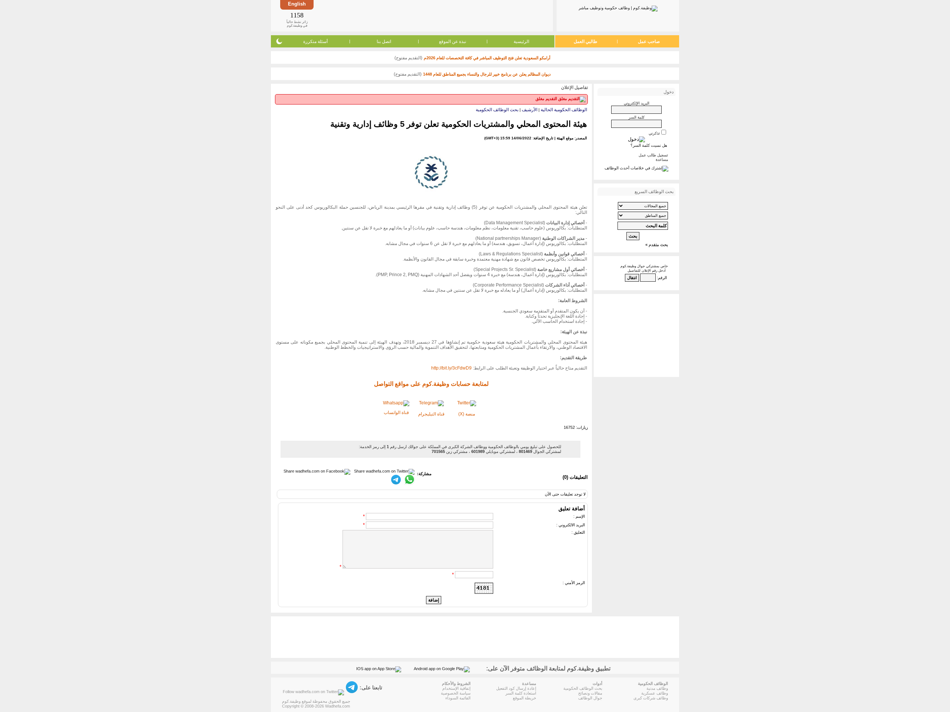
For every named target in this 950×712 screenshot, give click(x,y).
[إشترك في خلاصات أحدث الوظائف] (636, 168)
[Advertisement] (433, 15)
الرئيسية (521, 41)
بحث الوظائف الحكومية (497, 109)
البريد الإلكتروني (636, 103)
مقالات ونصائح (590, 693)
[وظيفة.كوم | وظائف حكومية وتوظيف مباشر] (618, 7)
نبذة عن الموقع (452, 41)
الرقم (662, 277)
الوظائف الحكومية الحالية (564, 109)
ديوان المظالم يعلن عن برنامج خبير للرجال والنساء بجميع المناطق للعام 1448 (487, 74)
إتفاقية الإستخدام (456, 688)
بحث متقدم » (656, 244)
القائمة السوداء (458, 698)
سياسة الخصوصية (456, 693)
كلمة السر (637, 117)
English (297, 4)
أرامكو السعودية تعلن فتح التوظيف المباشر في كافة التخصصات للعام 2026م (487, 58)
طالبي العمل (585, 41)
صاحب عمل (649, 41)
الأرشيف (529, 109)
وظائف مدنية (657, 688)
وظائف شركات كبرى (650, 698)
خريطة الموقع (524, 698)
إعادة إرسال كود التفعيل (516, 688)
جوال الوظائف (590, 698)
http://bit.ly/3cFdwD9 (451, 368)
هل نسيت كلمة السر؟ (648, 145)
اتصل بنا (384, 41)
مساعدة (662, 160)
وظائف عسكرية (654, 693)
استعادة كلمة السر (520, 693)
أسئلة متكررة (315, 41)
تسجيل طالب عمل (653, 155)
